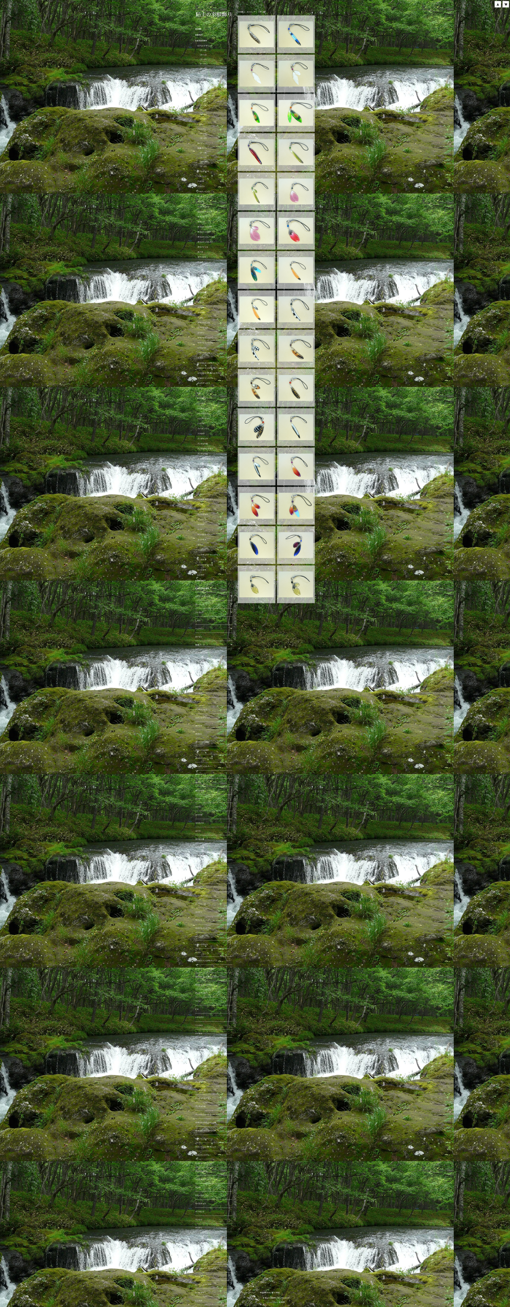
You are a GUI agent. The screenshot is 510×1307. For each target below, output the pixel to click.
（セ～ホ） (203, 162)
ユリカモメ (201, 539)
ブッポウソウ (202, 439)
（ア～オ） (203, 50)
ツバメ (200, 388)
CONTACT (200, 581)
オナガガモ (202, 257)
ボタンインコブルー (205, 484)
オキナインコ (202, 247)
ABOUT (199, 35)
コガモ (200, 317)
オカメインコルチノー (206, 242)
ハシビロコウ (203, 413)
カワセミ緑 (201, 292)
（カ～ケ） (203, 82)
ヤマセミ (201, 524)
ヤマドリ (200, 529)
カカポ (200, 262)
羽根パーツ (202, 148)
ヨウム (200, 544)
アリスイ (200, 196)
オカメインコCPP (204, 227)
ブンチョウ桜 (202, 444)
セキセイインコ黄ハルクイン (209, 373)
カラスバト (201, 277)
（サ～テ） (203, 59)
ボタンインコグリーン (206, 474)
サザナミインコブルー (206, 343)
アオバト (201, 181)
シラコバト (201, 348)
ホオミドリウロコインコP (207, 469)
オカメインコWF (204, 232)
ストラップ (251, 12)
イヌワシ (200, 201)
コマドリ (200, 333)
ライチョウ (201, 549)
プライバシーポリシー (248, 1293)
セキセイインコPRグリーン (208, 363)
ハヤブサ (201, 423)
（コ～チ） (203, 87)
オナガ (200, 252)
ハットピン (201, 129)
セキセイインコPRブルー (207, 368)
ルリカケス (201, 560)
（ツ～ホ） (203, 91)
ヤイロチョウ (202, 514)
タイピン (200, 143)
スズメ (200, 358)
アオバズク (202, 176)
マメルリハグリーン (205, 489)
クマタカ (201, 312)
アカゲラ (201, 186)
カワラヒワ (201, 297)
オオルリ (200, 222)
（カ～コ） (203, 55)
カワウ (200, 282)
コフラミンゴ (202, 328)
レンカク (200, 575)
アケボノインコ (203, 191)
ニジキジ (201, 403)
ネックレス (201, 73)
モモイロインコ (203, 509)
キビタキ (201, 307)
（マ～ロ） (203, 68)
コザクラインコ (203, 323)
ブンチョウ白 (202, 454)
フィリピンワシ (203, 428)
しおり (200, 124)
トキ (199, 393)
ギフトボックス (203, 171)
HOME (241, 12)
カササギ (201, 272)
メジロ (200, 504)
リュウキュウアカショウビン (208, 555)
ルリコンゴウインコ (205, 565)
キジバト (201, 302)
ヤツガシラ (201, 519)
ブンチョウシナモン (205, 449)
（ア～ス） (203, 133)
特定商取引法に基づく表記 (270, 1293)
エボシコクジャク (204, 212)
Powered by (273, 1302)
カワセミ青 (201, 287)
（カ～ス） (203, 157)
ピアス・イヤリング (204, 46)
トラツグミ (201, 398)
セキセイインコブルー (206, 378)
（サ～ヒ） (203, 114)
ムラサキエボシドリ (205, 499)
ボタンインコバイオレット (207, 479)
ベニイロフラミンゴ (205, 459)
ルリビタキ (201, 570)
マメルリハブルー (204, 494)
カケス (200, 267)
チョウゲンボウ (203, 383)
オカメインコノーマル (206, 237)
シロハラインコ (203, 353)
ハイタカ (200, 408)
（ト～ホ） (203, 64)
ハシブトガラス (203, 418)
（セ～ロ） (203, 138)
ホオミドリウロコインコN (207, 464)
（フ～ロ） (203, 119)
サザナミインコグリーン (207, 338)
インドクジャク (203, 206)
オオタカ (201, 217)
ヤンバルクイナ (203, 534)
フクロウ (201, 433)
